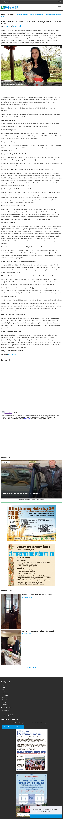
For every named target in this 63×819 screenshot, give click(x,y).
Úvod (3, 14)
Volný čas (4, 698)
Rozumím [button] (46, 816)
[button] (50, 811)
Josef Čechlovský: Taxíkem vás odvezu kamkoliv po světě (21, 493)
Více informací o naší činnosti (13, 727)
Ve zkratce (5, 700)
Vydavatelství (5, 710)
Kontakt (4, 713)
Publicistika (5, 695)
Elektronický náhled (7, 715)
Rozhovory (10, 14)
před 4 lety (16, 26)
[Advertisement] (31, 90)
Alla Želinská (7, 26)
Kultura (4, 691)
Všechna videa (31, 668)
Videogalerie (5, 702)
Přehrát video (27, 597)
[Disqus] (31, 385)
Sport (3, 689)
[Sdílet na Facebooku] (20, 26)
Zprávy (4, 687)
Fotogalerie (5, 704)
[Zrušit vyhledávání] (60, 2)
